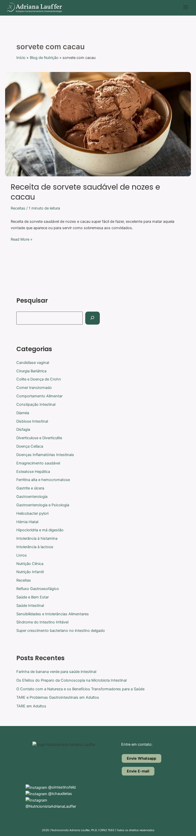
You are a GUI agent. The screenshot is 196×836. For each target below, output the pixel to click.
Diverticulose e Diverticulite (39, 438)
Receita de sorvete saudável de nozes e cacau (85, 191)
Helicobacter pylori (32, 513)
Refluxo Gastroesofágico (37, 588)
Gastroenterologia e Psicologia (42, 505)
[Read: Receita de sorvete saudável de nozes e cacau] (98, 124)
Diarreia (22, 413)
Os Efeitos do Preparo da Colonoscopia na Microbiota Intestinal (71, 680)
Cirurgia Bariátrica (31, 371)
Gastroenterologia (31, 496)
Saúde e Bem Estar (32, 597)
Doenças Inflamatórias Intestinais (45, 454)
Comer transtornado (34, 387)
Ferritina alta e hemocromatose (43, 479)
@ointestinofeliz (61, 787)
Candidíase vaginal (32, 362)
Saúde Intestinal (30, 605)
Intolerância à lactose (34, 547)
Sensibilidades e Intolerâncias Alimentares (52, 614)
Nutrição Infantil (30, 572)
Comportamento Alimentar (39, 396)
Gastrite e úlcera (30, 488)
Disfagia (23, 429)
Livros (21, 555)
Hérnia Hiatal (27, 522)
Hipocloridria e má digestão (40, 530)
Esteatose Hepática (33, 471)
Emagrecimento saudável (38, 463)
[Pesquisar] (92, 318)
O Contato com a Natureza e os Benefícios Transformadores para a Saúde (80, 689)
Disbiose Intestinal (32, 421)
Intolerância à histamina (36, 538)
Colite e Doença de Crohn (38, 379)
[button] (186, 7)
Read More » (21, 239)
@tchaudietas (59, 793)
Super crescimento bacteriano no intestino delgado (60, 630)
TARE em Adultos (31, 706)
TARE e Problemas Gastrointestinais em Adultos (57, 697)
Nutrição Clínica (29, 563)
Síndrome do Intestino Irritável (42, 622)
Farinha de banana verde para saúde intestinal (56, 671)
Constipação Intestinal (35, 404)
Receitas (18, 208)
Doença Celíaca (29, 446)
